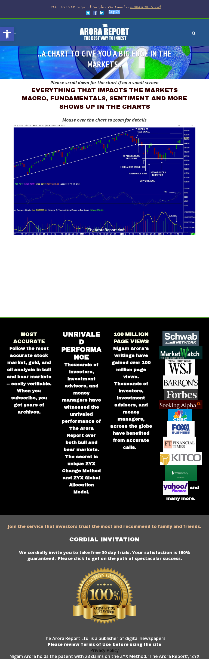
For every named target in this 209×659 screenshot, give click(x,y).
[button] (7, 34)
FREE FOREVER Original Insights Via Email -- (104, 7)
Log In (114, 12)
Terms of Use (95, 644)
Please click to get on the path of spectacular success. (120, 558)
